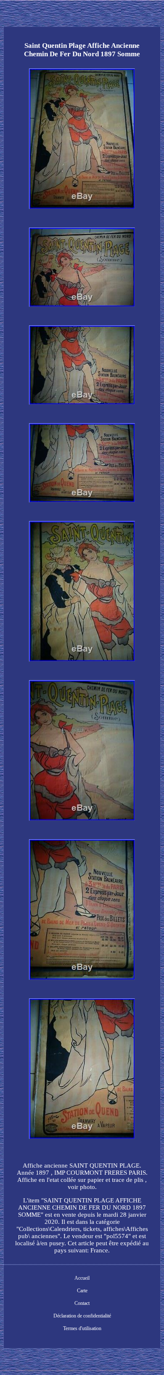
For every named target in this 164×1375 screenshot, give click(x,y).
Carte (82, 1291)
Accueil (82, 1278)
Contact (82, 1303)
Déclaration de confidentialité (82, 1316)
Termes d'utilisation (82, 1328)
